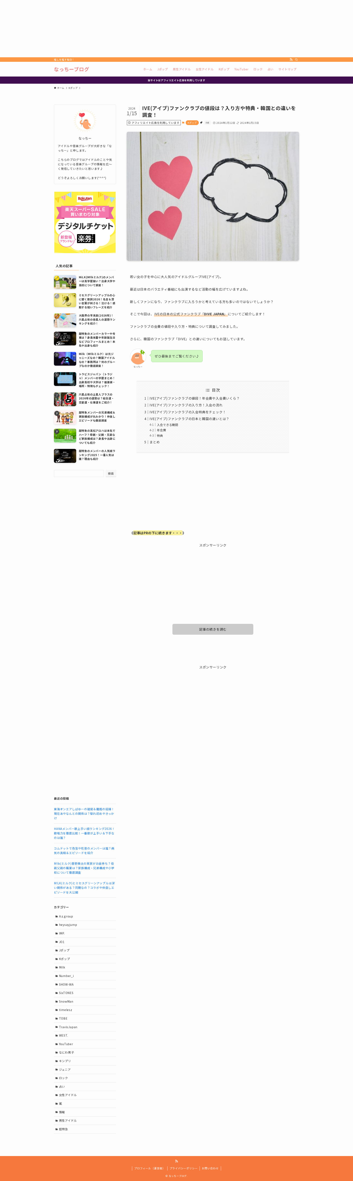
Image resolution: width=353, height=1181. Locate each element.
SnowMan (66, 1001)
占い (62, 1086)
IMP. (62, 933)
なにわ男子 (66, 1052)
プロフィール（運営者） (149, 1168)
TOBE (63, 1018)
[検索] (296, 59)
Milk (62, 967)
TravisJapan (68, 1027)
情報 (62, 1112)
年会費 (161, 430)
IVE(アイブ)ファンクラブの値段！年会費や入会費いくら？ (195, 398)
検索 (111, 473)
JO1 (62, 942)
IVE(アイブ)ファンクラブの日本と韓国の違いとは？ (189, 418)
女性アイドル (68, 1095)
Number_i (66, 976)
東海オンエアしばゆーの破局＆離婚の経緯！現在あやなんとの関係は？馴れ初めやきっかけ (84, 813)
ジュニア (65, 1069)
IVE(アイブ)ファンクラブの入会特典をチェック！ (188, 411)
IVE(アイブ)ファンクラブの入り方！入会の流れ (186, 404)
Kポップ (192, 122)
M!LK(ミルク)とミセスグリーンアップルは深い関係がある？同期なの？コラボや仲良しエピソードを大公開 (84, 887)
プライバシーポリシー (184, 1168)
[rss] (291, 59)
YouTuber (66, 1044)
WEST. (63, 1035)
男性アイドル (68, 1120)
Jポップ (64, 950)
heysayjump (68, 925)
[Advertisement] (122, 28)
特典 (160, 435)
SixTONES (66, 993)
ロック (63, 1078)
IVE (207, 122)
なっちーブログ (71, 69)
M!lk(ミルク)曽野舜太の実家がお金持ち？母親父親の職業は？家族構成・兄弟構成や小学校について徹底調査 (84, 868)
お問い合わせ (210, 1168)
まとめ (155, 441)
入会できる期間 (167, 425)
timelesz (65, 1010)
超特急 (63, 1129)
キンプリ (65, 1061)
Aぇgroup (66, 916)
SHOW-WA (66, 984)
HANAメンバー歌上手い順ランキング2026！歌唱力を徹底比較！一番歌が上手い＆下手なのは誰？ (84, 833)
